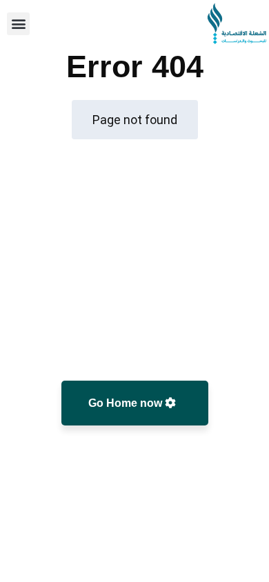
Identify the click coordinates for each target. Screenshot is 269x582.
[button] (18, 23)
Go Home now (126, 403)
